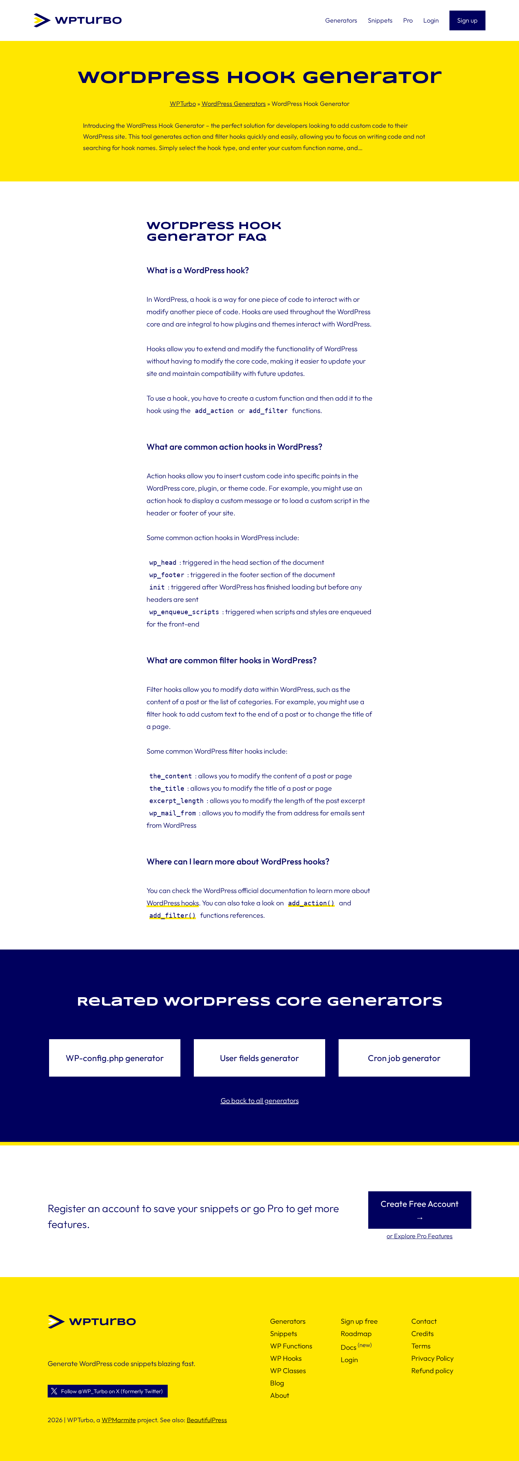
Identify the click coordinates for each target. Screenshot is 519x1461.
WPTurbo (183, 104)
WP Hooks (286, 1358)
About (279, 1395)
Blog (277, 1382)
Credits (422, 1333)
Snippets (283, 1333)
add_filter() (172, 915)
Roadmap (356, 1333)
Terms (420, 1345)
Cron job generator (404, 1058)
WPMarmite (119, 1420)
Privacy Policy (432, 1358)
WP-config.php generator (115, 1058)
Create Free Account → (420, 1210)
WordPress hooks (173, 902)
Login (349, 1359)
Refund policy (432, 1370)
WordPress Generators (234, 104)
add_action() (311, 903)
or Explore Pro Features (420, 1236)
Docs (348, 1347)
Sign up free (359, 1321)
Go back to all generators (260, 1100)
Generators (287, 1321)
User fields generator (259, 1058)
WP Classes (288, 1370)
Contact (424, 1321)
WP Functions (291, 1345)
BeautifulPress (207, 1420)
